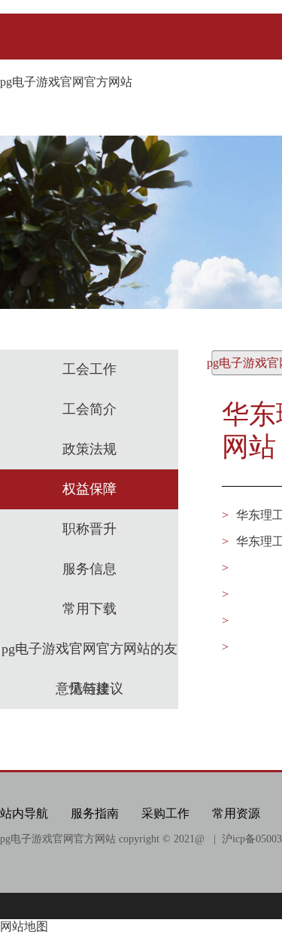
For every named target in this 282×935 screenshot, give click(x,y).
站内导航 (24, 813)
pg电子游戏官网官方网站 (66, 81)
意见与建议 (89, 688)
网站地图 (24, 926)
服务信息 (89, 568)
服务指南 (95, 813)
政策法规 (89, 449)
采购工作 (165, 813)
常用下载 (89, 608)
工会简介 (89, 409)
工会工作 (89, 369)
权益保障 (89, 489)
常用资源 (236, 813)
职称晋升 (89, 528)
